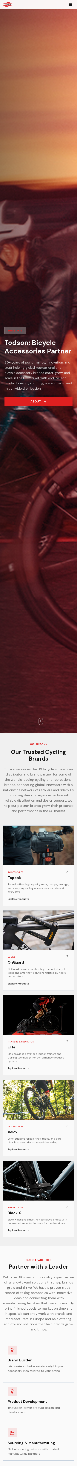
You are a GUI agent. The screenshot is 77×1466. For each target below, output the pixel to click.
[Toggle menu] (70, 4)
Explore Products (18, 899)
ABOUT (35, 401)
